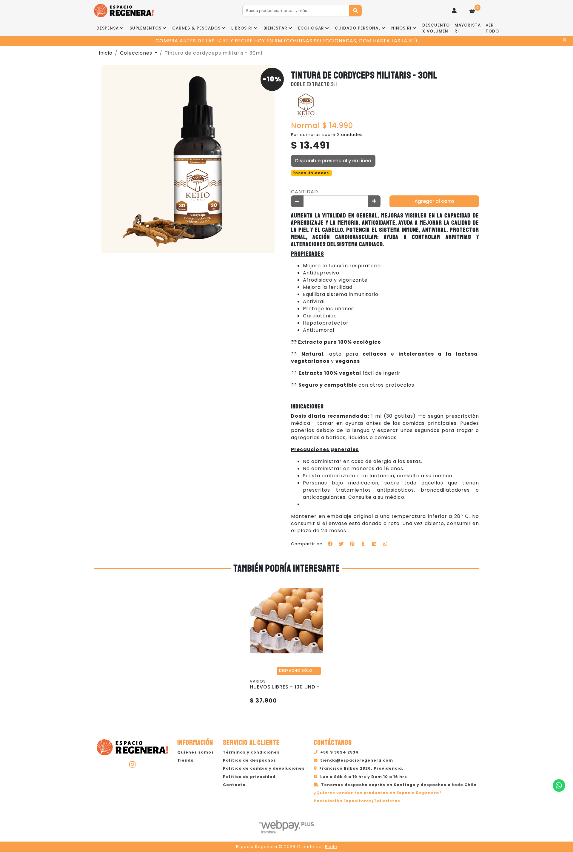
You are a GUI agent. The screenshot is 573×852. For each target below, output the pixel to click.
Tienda (185, 760)
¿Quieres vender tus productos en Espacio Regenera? (378, 792)
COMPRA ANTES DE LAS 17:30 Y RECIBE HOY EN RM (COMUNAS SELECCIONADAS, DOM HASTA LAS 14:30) (286, 40)
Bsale (331, 847)
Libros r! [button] (242, 28)
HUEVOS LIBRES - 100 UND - (285, 686)
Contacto (234, 784)
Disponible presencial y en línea (333, 160)
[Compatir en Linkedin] (374, 544)
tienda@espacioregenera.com (356, 760)
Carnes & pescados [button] (196, 28)
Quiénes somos (195, 752)
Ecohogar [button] (311, 28)
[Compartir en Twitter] (341, 544)
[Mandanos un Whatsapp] (559, 785)
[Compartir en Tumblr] (363, 544)
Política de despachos (249, 760)
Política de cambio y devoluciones (264, 768)
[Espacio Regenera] (124, 10)
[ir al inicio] (132, 746)
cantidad (304, 191)
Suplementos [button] (145, 28)
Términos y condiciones (251, 752)
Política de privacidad (249, 776)
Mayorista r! (468, 28)
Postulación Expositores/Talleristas (357, 800)
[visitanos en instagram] (132, 764)
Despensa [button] (107, 28)
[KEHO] (306, 105)
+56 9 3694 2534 (339, 752)
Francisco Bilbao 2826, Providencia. (361, 768)
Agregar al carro (434, 201)
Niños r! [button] (401, 28)
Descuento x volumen (436, 28)
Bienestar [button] (275, 28)
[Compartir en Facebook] (330, 544)
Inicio (106, 53)
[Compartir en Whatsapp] (385, 544)
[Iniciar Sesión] (454, 10)
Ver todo (492, 28)
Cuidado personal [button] (358, 28)
